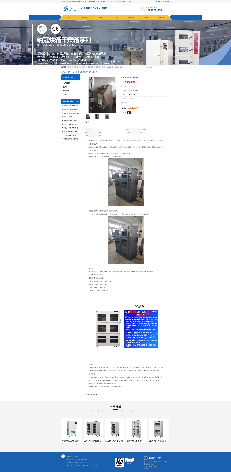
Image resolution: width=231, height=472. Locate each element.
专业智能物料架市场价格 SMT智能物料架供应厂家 (70, 135)
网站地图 (94, 465)
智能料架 (66, 91)
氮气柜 (80, 72)
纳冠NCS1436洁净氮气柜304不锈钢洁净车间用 (70, 109)
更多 (78, 101)
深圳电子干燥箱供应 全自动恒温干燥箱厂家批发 (70, 124)
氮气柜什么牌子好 (67, 117)
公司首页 (69, 17)
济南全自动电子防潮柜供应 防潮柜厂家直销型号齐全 (76, 441)
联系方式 (161, 17)
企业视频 (100, 17)
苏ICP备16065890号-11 (85, 459)
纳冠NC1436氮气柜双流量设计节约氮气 (70, 113)
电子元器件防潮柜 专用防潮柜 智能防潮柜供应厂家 (162, 441)
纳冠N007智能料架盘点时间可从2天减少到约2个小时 (70, 105)
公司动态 (131, 17)
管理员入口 (89, 465)
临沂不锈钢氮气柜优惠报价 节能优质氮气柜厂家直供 (98, 441)
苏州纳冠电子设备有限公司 (74, 462)
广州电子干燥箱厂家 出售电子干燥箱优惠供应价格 (70, 128)
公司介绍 (115, 17)
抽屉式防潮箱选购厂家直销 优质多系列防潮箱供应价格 (142, 441)
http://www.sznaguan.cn (91, 394)
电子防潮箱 (66, 83)
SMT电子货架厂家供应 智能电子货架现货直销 (70, 139)
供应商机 (84, 17)
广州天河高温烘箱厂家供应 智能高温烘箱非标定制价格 (70, 120)
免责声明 (82, 465)
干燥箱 (65, 94)
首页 (69, 72)
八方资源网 (76, 465)
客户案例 (146, 17)
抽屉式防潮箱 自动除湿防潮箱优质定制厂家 (117, 441)
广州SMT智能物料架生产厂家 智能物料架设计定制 (70, 131)
